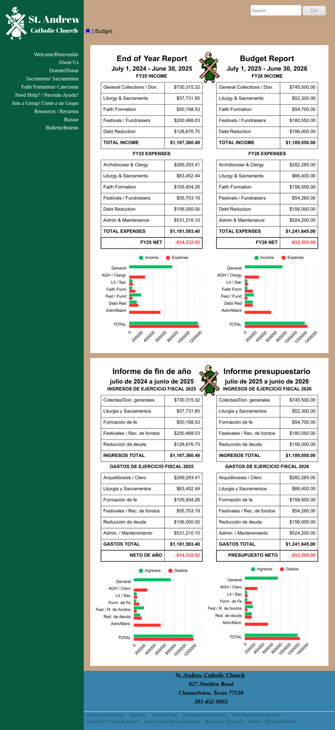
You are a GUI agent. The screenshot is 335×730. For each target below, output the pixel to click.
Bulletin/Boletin (62, 127)
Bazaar (71, 119)
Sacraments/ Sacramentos (52, 78)
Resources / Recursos (56, 111)
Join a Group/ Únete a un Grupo (45, 103)
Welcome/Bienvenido (56, 54)
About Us (68, 62)
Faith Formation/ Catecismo (50, 87)
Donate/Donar (64, 70)
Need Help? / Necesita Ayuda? (47, 95)
